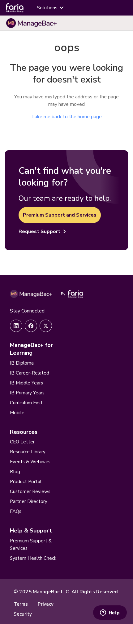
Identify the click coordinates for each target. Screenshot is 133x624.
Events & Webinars (30, 462)
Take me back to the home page (66, 116)
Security (23, 614)
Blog (15, 472)
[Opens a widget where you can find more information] (110, 613)
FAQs (15, 511)
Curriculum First (26, 403)
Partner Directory (28, 501)
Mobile (17, 413)
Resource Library (27, 452)
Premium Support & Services (31, 544)
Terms (21, 604)
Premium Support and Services (60, 215)
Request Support (39, 231)
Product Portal (25, 481)
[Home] (31, 23)
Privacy (46, 604)
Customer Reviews (30, 491)
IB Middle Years (26, 383)
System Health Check (33, 558)
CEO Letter (22, 442)
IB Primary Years (27, 393)
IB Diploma (22, 363)
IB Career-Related (29, 373)
